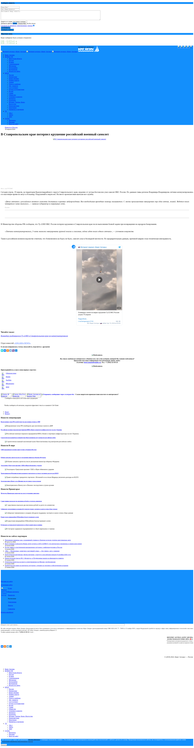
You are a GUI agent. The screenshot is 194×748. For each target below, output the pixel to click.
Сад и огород (13, 88)
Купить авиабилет (7, 612)
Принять (4, 745)
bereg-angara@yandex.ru (92, 362)
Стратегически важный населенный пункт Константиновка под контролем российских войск (28, 437)
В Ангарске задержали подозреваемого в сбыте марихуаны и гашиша (21, 525)
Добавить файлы (6, 23)
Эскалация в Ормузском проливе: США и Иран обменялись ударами (21, 465)
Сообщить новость (7, 30)
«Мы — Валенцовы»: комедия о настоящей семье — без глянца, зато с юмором (32, 551)
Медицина (12, 66)
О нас (10, 588)
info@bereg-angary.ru (40, 632)
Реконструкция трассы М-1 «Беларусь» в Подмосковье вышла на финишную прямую (34, 558)
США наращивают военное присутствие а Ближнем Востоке (19, 449)
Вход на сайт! (13, 124)
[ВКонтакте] (5, 350)
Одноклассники (11, 373)
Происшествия (14, 106)
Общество (12, 95)
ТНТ (10, 117)
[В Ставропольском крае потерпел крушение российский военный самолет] (97, 162)
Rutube (8, 377)
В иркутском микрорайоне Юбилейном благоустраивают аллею (20, 517)
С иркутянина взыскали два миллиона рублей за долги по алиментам (21, 501)
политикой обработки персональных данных (17, 741)
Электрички (12, 602)
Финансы (12, 98)
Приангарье (13, 77)
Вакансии (11, 595)
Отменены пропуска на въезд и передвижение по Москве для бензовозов (30, 562)
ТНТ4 (11, 115)
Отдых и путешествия (16, 89)
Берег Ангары (10, 55)
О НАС (7, 118)
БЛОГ (7, 73)
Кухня (11, 91)
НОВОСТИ (9, 57)
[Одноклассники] (7, 350)
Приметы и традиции (16, 109)
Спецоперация (14, 64)
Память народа (14, 80)
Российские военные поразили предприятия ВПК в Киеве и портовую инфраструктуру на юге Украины (31, 430)
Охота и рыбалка (15, 84)
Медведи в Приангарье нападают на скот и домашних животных (20, 493)
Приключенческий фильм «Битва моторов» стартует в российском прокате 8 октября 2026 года (38, 554)
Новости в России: (11, 127)
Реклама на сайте (7, 581)
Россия (11, 60)
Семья (11, 93)
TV (6, 111)
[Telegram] (10, 350)
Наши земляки (14, 78)
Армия (11, 82)
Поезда (10, 605)
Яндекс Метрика (34, 740)
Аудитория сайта (6, 585)
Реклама (12, 122)
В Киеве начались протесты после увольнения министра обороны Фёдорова (23, 457)
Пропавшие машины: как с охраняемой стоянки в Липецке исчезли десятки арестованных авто (38, 540)
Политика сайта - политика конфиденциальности (14, 634)
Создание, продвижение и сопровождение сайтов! (175, 666)
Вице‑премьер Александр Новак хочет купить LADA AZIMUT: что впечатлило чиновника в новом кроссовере (43, 544)
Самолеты (11, 609)
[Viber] (13, 350)
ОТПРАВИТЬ (6, 27)
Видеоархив (13, 69)
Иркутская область (15, 59)
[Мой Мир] (16, 350)
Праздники (13, 108)
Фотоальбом (13, 68)
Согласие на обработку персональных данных (17, 26)
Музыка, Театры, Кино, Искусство (21, 716)
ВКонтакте (10, 383)
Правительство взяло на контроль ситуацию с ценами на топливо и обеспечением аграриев (36, 565)
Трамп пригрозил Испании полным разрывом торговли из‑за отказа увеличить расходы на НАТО (30, 473)
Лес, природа (13, 86)
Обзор (15, 23)
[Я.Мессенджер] (2, 350)
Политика (12, 100)
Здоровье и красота (15, 97)
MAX (7, 387)
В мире (11, 62)
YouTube (8, 380)
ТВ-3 (10, 113)
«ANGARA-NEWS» (22, 343)
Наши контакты (13, 592)
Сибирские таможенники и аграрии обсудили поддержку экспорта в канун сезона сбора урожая (29, 509)
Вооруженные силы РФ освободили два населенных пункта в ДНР (20, 422)
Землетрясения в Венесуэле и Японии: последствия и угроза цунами (21, 481)
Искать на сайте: (14, 71)
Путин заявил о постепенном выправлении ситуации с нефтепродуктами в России (33, 547)
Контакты (12, 120)
